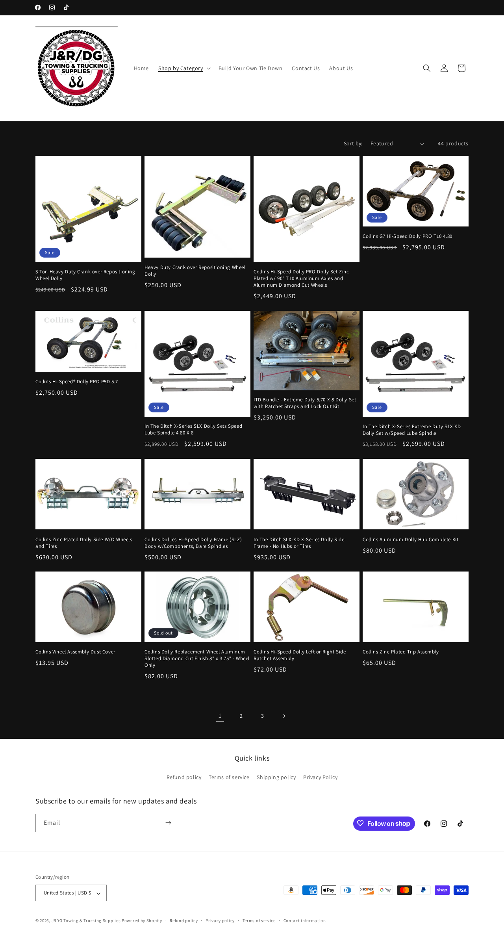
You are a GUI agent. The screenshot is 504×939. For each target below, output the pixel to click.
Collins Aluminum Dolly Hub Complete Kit (410, 539)
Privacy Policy (320, 777)
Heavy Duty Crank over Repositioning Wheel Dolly (195, 270)
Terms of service (229, 777)
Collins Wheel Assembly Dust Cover (75, 652)
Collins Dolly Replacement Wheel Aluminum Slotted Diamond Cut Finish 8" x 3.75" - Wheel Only (197, 658)
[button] (184, 68)
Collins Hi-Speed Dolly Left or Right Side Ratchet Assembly (300, 655)
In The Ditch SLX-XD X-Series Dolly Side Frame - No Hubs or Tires (299, 542)
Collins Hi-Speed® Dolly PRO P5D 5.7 (76, 382)
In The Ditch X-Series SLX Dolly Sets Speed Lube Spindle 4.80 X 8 (193, 429)
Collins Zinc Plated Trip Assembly (401, 652)
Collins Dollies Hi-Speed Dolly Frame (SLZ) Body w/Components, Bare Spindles (193, 542)
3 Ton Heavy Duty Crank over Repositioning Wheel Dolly (85, 275)
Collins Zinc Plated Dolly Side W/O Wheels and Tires (83, 542)
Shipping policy (276, 777)
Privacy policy (220, 920)
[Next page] (284, 716)
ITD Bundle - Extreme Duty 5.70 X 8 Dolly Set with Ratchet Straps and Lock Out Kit (305, 403)
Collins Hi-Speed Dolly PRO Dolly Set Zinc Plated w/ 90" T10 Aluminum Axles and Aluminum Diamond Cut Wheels (301, 278)
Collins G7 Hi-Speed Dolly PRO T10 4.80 (407, 237)
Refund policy (184, 777)
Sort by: (353, 143)
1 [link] (220, 716)
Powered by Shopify (142, 921)
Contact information (305, 920)
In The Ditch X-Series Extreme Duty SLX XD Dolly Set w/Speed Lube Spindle (412, 429)
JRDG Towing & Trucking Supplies (86, 921)
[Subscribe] (168, 822)
